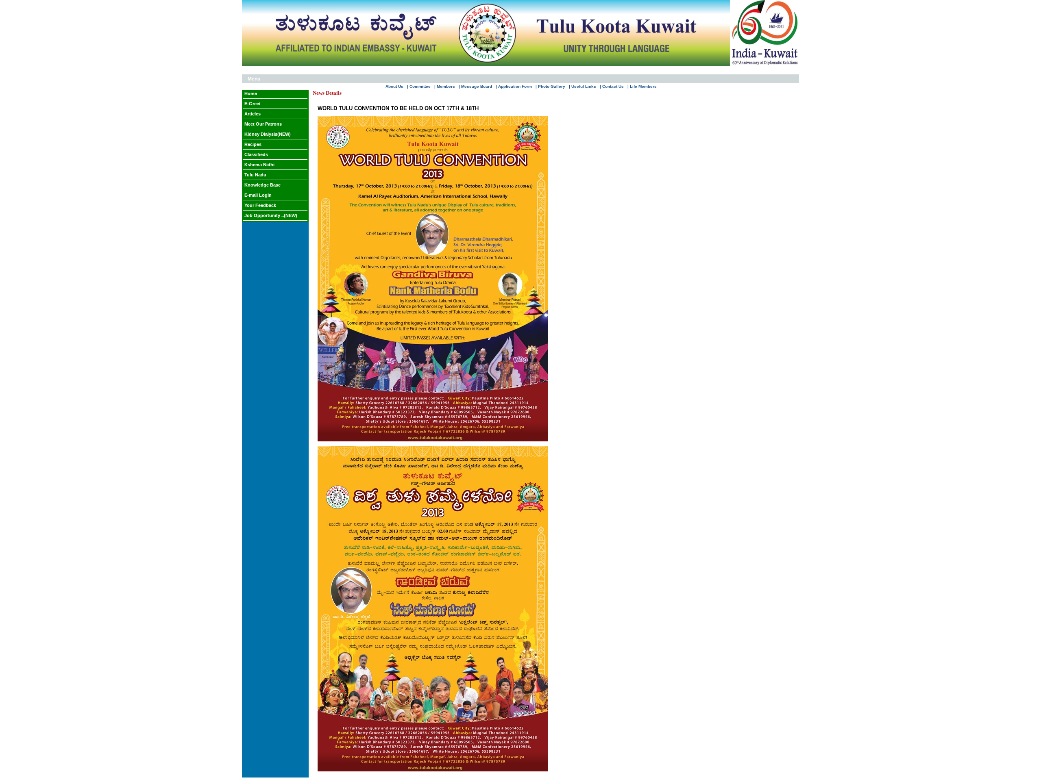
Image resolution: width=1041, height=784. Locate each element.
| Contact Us (612, 86)
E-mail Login (258, 195)
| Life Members (642, 86)
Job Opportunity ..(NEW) (270, 215)
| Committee (419, 86)
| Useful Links (582, 86)
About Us (394, 86)
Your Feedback (260, 205)
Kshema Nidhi (259, 164)
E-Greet (252, 103)
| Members (444, 86)
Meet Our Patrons (263, 124)
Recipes (252, 144)
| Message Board (475, 86)
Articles (252, 113)
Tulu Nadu (255, 174)
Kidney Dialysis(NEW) (267, 134)
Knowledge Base (262, 184)
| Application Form (514, 86)
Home (250, 93)
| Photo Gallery (550, 86)
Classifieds (256, 154)
